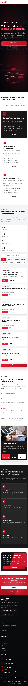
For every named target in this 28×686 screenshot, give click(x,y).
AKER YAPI (24, 681)
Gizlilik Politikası (10, 683)
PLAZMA (24, 262)
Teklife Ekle (5, 280)
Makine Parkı (5, 630)
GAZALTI (10, 259)
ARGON (17, 259)
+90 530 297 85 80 (9, 663)
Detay (14, 134)
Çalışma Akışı (5, 645)
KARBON (11, 262)
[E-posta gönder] (12, 615)
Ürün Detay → (12, 280)
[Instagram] (5, 615)
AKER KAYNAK (10, 681)
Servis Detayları (14, 44)
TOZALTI (18, 262)
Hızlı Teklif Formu (6, 633)
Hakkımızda (5, 640)
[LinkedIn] (2, 615)
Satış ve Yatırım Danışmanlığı (9, 625)
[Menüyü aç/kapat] (10, 2)
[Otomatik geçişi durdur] (2, 65)
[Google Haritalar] (9, 615)
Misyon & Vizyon (6, 643)
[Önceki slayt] (3, 38)
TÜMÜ (3, 259)
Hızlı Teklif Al (14, 567)
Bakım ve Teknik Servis (7, 628)
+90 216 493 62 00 (14, 591)
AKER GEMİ (17, 681)
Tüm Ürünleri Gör (14, 365)
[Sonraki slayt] (24, 38)
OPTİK (3, 265)
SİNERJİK (23, 259)
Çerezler (19, 683)
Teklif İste (4, 650)
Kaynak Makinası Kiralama (8, 623)
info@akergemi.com (10, 667)
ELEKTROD (4, 262)
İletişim (4, 648)
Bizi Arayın (14, 48)
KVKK (15, 683)
